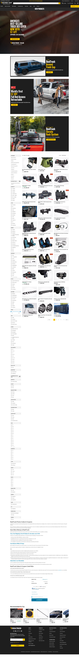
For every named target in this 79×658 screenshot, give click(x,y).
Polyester (13, 260)
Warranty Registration (63, 642)
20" (12, 457)
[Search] (59, 3)
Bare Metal (13, 332)
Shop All (2, 6)
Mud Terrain (14, 463)
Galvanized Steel (14, 277)
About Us (30, 629)
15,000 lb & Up (14, 193)
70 (12, 482)
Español (61, 646)
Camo (13, 258)
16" (12, 452)
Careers (30, 631)
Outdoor (13, 284)
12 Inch (13, 471)
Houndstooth (14, 300)
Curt (13, 249)
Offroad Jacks (14, 282)
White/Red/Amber (15, 420)
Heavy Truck (40, 638)
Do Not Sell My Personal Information (35, 651)
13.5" (13, 474)
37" (12, 435)
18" (12, 455)
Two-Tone (13, 298)
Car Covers (12, 176)
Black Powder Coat (15, 328)
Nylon (13, 268)
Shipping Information (63, 635)
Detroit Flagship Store (32, 645)
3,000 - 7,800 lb (14, 195)
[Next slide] (68, 616)
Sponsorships (51, 635)
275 (12, 428)
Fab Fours (13, 242)
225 (12, 443)
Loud (13, 490)
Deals (34, 6)
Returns (61, 638)
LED (13, 367)
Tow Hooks (14, 289)
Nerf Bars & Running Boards (15, 162)
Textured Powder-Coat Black (15, 338)
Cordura (13, 270)
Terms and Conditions (55, 651)
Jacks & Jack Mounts (14, 172)
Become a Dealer (31, 643)
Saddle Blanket (14, 265)
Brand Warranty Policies (63, 644)
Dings (13, 514)
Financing (61, 633)
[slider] (20, 311)
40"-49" (13, 361)
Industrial (13, 319)
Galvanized (14, 343)
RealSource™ (51, 629)
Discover (38, 6)
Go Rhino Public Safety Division (15, 235)
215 (12, 445)
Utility (13, 317)
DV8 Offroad (14, 237)
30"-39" (13, 359)
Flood (13, 395)
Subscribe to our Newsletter (17, 560)
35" (12, 436)
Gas (13, 519)
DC (12, 206)
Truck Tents (12, 167)
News (29, 635)
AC (12, 221)
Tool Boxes (12, 169)
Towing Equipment (13, 164)
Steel (13, 255)
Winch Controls (14, 324)
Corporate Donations (52, 631)
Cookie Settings (50, 651)
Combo (13, 393)
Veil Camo (13, 307)
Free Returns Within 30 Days (17, 543)
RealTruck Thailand (52, 646)
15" (12, 450)
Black (13, 335)
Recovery (13, 322)
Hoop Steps (14, 213)
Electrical (13, 223)
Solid (13, 303)
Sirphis (13, 302)
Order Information (62, 631)
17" (12, 352)
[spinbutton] (12, 313)
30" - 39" (13, 357)
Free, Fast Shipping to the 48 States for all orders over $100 (25, 533)
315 (12, 440)
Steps (30, 6)
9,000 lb (13, 200)
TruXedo (13, 229)
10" (12, 349)
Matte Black (14, 330)
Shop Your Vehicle (7, 6)
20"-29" (13, 354)
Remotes (13, 287)
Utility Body (14, 373)
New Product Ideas (41, 640)
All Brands (40, 635)
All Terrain (13, 465)
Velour (13, 273)
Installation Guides (41, 629)
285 (12, 426)
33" (12, 438)
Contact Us (61, 629)
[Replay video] (44, 74)
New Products (14, 6)
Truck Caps (26, 6)
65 (12, 484)
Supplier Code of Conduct (32, 638)
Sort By (60, 155)
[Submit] (24, 640)
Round (13, 218)
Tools (13, 216)
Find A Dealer (62, 640)
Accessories (14, 225)
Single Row (13, 211)
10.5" (13, 469)
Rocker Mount (14, 371)
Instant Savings (14, 381)
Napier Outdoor (14, 240)
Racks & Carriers (13, 157)
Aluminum (13, 263)
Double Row (14, 208)
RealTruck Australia (52, 641)
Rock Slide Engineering (15, 245)
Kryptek (13, 305)
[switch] (16, 181)
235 (12, 433)
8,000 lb (13, 198)
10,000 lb (13, 188)
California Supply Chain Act (44, 651)
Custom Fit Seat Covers (15, 280)
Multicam (13, 293)
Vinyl (13, 275)
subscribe (59, 570)
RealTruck (12, 177)
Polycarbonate (14, 504)
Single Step (13, 508)
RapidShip (40, 631)
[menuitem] (2, 6)
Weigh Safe (14, 247)
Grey (13, 341)
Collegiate (12, 179)
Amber (13, 417)
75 (12, 480)
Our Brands (30, 633)
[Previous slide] (11, 616)
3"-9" (13, 356)
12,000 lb (13, 190)
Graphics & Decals (13, 159)
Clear (13, 415)
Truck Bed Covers (20, 6)
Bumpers (12, 174)
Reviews (50, 633)
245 (12, 431)
